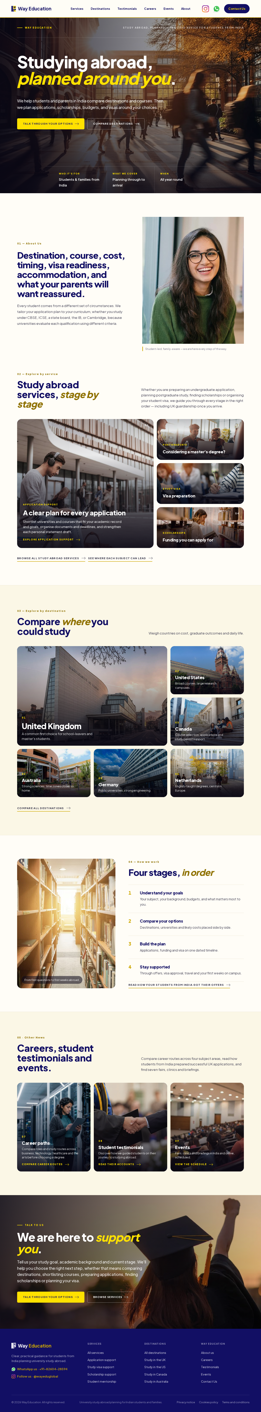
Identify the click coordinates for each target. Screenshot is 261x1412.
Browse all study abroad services (48, 558)
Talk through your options (48, 123)
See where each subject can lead (117, 558)
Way (34, 8)
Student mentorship (101, 1381)
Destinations (100, 8)
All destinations (155, 1352)
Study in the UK (155, 1360)
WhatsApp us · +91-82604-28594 (42, 1369)
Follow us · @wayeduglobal (37, 1376)
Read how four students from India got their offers (176, 984)
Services (77, 8)
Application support (101, 1360)
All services (95, 1352)
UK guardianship (183, 406)
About (185, 8)
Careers (150, 8)
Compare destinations (113, 123)
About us (207, 1352)
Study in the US (155, 1367)
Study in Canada (155, 1374)
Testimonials (127, 8)
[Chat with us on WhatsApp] (216, 9)
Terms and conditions (236, 1402)
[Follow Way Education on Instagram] (205, 8)
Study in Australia (156, 1381)
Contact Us (236, 8)
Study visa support (100, 1367)
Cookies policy (208, 1402)
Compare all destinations (40, 808)
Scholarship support (101, 1374)
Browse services (107, 1297)
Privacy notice (186, 1402)
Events (169, 8)
